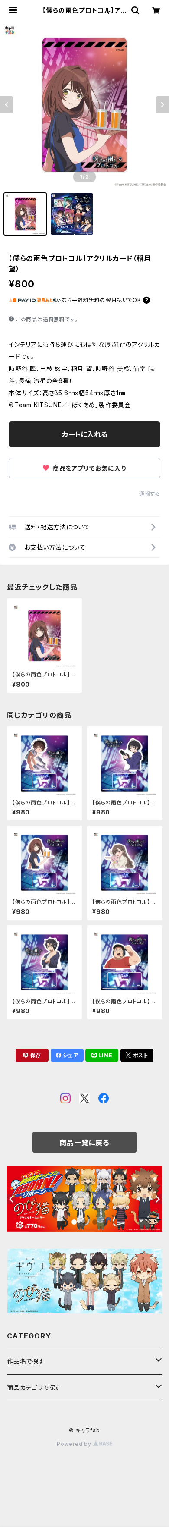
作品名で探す (26, 1361)
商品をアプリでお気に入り (88, 468)
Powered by (75, 1444)
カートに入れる (84, 434)
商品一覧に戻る (84, 1142)
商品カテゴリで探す (34, 1387)
